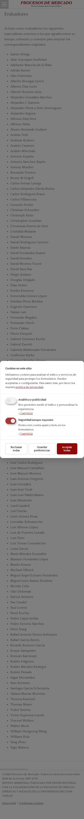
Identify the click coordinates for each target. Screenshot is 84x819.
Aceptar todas (67, 449)
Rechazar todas (16, 449)
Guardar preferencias (42, 449)
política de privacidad (29, 387)
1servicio (25, 413)
